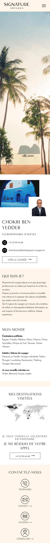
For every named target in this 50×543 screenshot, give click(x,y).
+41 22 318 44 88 (15, 242)
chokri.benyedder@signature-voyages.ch (26, 250)
